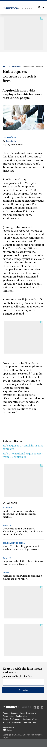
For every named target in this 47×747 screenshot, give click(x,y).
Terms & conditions (28, 713)
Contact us (16, 722)
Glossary (14, 713)
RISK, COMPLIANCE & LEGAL (14, 543)
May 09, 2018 (9, 144)
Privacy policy (8, 716)
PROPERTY (7, 508)
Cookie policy (21, 716)
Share (20, 144)
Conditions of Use (30, 719)
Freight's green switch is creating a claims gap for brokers (22, 577)
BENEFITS (7, 525)
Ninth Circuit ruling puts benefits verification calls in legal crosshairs (23, 548)
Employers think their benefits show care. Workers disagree (23, 562)
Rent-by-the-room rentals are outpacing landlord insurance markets (20, 514)
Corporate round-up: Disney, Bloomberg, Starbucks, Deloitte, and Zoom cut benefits (23, 531)
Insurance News (14, 66)
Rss (34, 722)
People (5, 713)
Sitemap (27, 722)
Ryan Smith (10, 141)
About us (6, 722)
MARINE (6, 573)
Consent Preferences (11, 719)
